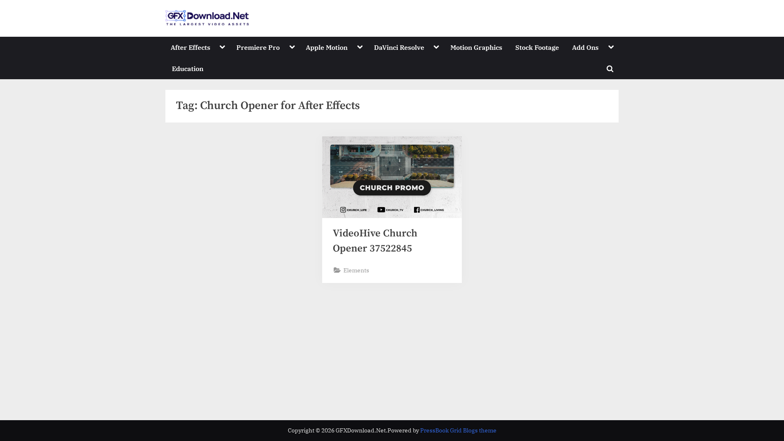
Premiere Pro (258, 47)
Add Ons (585, 47)
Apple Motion (326, 47)
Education (187, 68)
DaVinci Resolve (399, 47)
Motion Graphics (476, 47)
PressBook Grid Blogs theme (458, 430)
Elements (356, 270)
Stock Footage (537, 47)
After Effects (190, 47)
